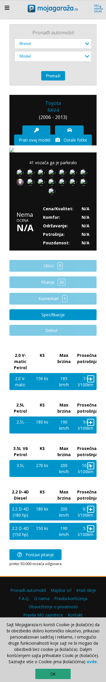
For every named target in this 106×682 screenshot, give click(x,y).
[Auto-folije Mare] (63, 183)
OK (53, 674)
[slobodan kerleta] (32, 174)
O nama (41, 598)
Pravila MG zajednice (43, 615)
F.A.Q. (24, 598)
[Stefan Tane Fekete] (53, 174)
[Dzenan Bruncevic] (74, 174)
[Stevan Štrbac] (42, 174)
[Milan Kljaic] (21, 183)
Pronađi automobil (28, 590)
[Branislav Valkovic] (53, 183)
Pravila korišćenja (70, 598)
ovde (92, 661)
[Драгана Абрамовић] (42, 183)
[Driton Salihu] (63, 174)
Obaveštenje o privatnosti (53, 606)
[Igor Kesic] (21, 174)
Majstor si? (61, 590)
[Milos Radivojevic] (85, 174)
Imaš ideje (86, 590)
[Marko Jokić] (74, 183)
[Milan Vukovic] (53, 192)
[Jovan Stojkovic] (32, 183)
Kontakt (75, 615)
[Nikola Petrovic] (85, 183)
